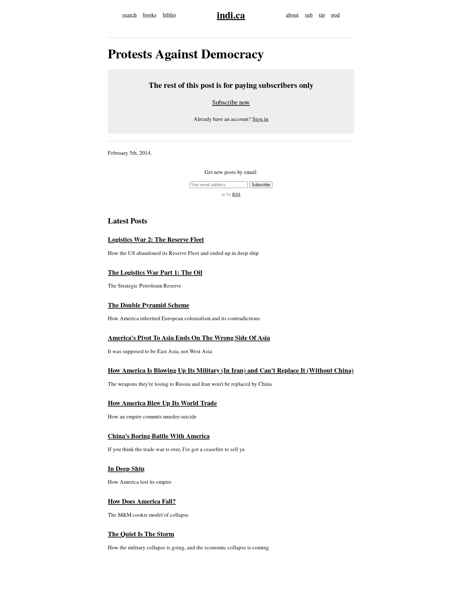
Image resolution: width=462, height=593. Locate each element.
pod (335, 14)
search (129, 14)
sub (309, 14)
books (150, 14)
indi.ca (231, 15)
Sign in (260, 118)
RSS (236, 194)
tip (322, 14)
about (292, 14)
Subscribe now (231, 102)
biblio (169, 14)
